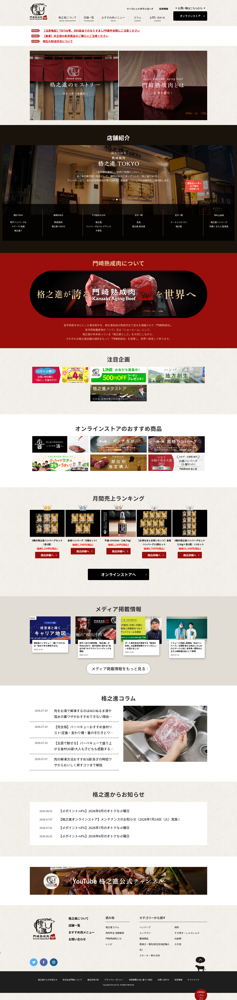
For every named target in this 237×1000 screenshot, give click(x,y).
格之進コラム (112, 927)
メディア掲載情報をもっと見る (118, 668)
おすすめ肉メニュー (113, 19)
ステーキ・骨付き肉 (149, 955)
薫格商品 (143, 938)
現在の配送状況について (58, 41)
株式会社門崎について (72, 979)
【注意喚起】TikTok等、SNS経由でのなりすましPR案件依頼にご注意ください (91, 30)
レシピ (109, 944)
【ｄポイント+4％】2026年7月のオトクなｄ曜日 (94, 827)
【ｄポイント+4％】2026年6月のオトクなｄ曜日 (94, 836)
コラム (137, 19)
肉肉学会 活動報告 (115, 932)
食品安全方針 (93, 979)
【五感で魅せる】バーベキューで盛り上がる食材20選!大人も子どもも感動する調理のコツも (84, 749)
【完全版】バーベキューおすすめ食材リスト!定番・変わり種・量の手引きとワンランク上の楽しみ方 (83, 732)
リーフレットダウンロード (140, 8)
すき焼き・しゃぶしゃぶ (186, 932)
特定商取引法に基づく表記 (140, 979)
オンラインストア (190, 16)
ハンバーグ (145, 927)
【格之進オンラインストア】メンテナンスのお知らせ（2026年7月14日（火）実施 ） (120, 819)
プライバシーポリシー (114, 979)
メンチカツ (145, 932)
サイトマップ (193, 979)
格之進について (68, 19)
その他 (177, 944)
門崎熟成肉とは (113, 938)
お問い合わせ (157, 19)
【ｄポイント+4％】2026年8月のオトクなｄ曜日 (94, 810)
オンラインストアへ (118, 574)
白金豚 (177, 938)
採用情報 (163, 8)
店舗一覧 (89, 19)
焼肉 (176, 927)
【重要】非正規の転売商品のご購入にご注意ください (76, 36)
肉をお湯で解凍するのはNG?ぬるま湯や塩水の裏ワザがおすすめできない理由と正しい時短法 (83, 716)
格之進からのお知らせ (47, 979)
